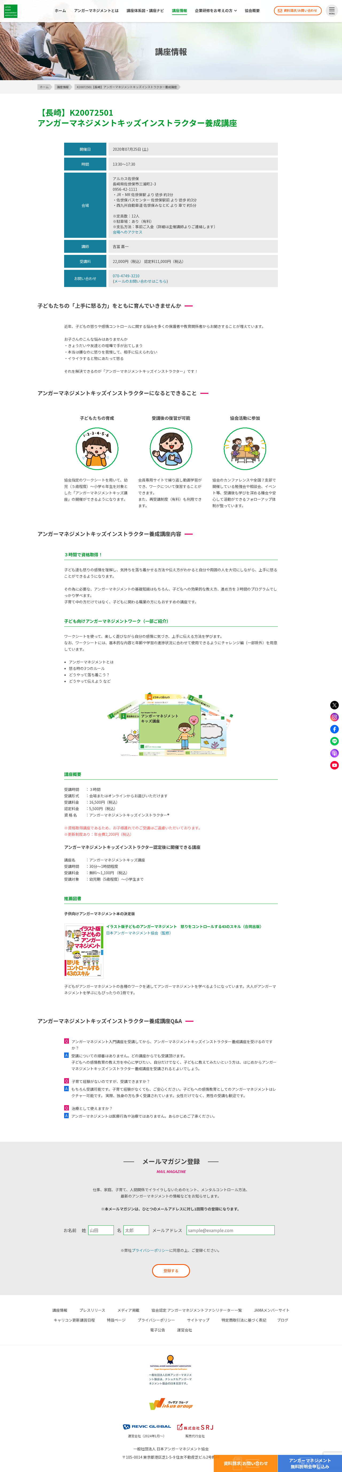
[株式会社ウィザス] (171, 1400)
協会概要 (252, 10)
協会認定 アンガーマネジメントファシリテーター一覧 (196, 1310)
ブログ (282, 1320)
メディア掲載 (128, 1310)
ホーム (60, 10)
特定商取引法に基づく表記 (243, 1320)
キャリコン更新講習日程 (74, 1320)
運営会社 (184, 1330)
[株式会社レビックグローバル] (147, 1424)
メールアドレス (167, 1230)
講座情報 (179, 10)
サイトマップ (198, 1320)
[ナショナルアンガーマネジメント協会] (171, 1357)
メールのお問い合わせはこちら (140, 281)
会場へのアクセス (127, 232)
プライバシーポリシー (150, 1250)
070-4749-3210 (126, 275)
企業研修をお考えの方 (213, 10)
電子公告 (157, 1330)
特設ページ (116, 1320)
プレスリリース (92, 1310)
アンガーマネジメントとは (96, 10)
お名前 (70, 1230)
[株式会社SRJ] (195, 1424)
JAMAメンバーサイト (272, 1310)
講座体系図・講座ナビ (145, 10)
